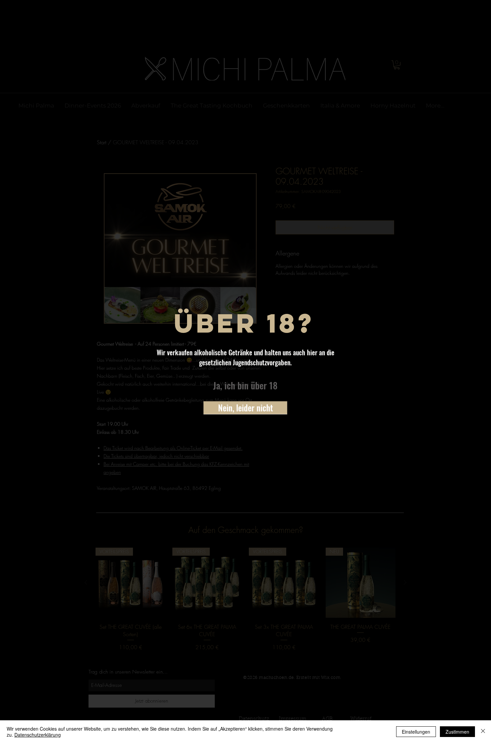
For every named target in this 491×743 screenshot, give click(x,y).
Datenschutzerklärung (37, 734)
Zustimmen (457, 731)
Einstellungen (416, 731)
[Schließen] (483, 732)
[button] (245, 385)
